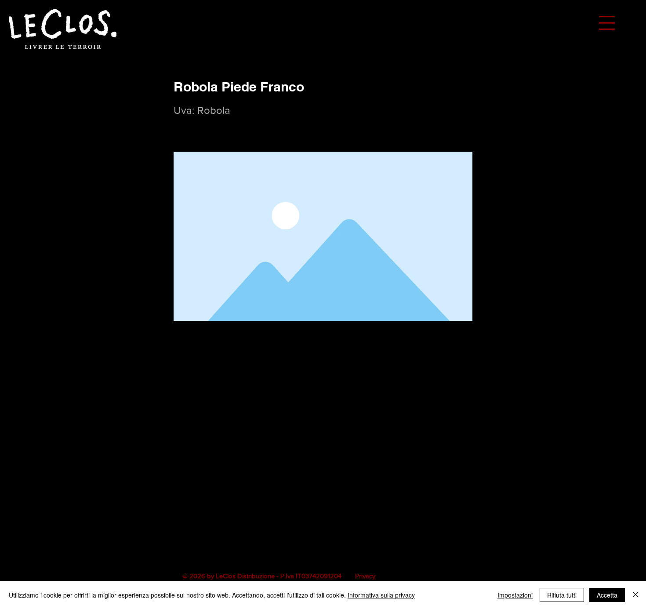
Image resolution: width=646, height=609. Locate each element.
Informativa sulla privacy (381, 595)
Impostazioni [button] (515, 595)
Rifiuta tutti (562, 595)
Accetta (607, 595)
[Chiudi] (635, 595)
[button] (607, 23)
